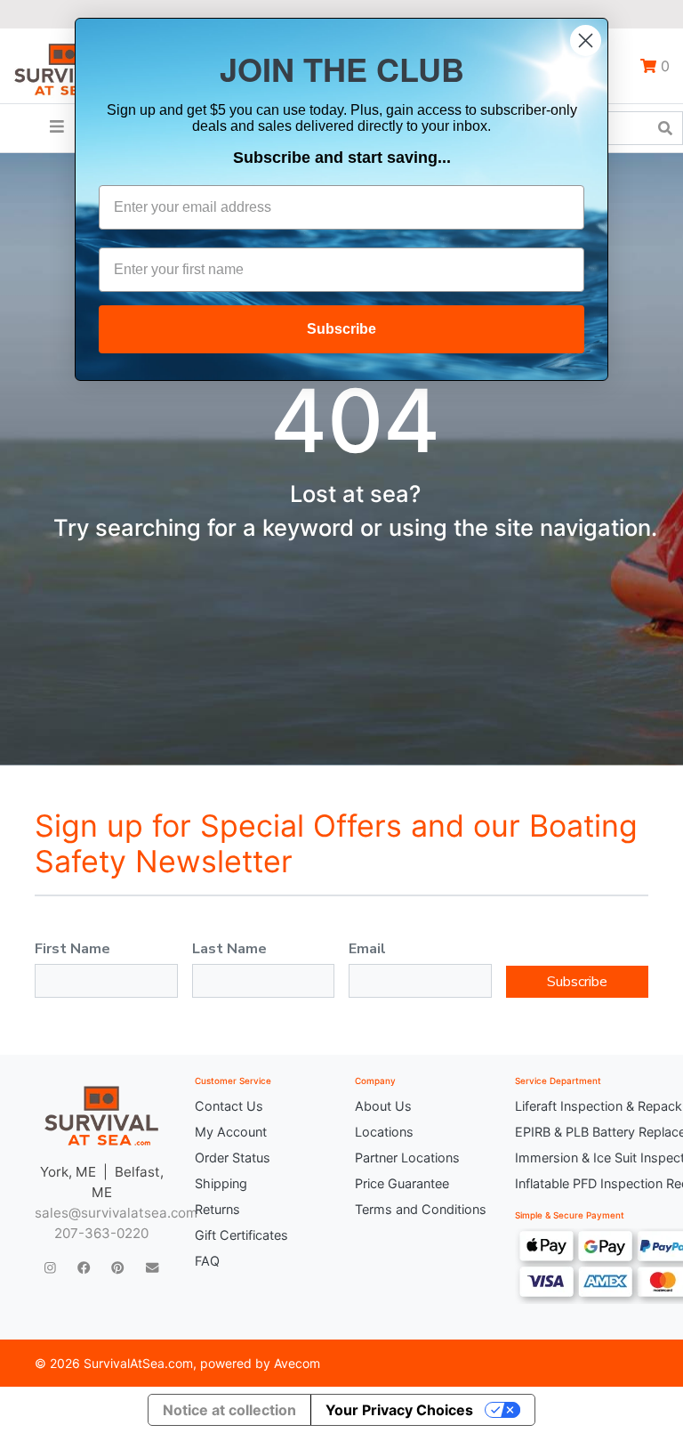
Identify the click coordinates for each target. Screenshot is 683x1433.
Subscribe (577, 982)
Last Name (229, 949)
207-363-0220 (101, 1233)
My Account (231, 1131)
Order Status (232, 1157)
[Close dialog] (585, 40)
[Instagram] (50, 1267)
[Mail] (152, 1267)
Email (367, 949)
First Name (72, 949)
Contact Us (229, 1105)
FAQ (207, 1260)
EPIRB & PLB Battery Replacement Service (581, 1131)
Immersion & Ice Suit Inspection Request (581, 1157)
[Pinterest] (117, 1267)
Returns (217, 1209)
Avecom (297, 1363)
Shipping (221, 1183)
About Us (383, 1105)
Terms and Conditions (420, 1209)
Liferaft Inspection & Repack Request (581, 1105)
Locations (384, 1131)
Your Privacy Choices (399, 1410)
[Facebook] (83, 1267)
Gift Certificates (241, 1235)
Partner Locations (407, 1157)
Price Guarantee (402, 1183)
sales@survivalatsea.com (116, 1212)
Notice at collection (229, 1410)
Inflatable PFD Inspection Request (581, 1183)
